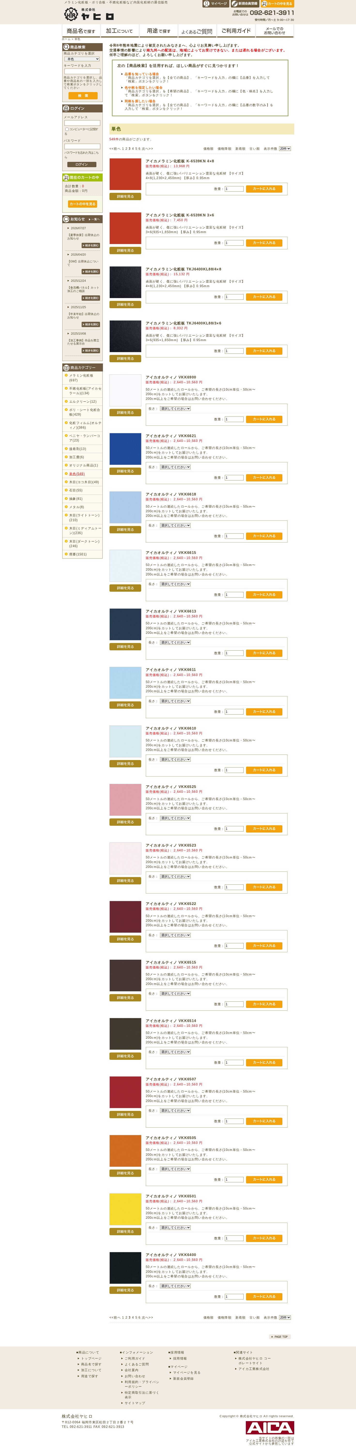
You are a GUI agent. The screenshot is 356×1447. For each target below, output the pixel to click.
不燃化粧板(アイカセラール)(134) (85, 391)
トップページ (91, 1358)
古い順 (254, 148)
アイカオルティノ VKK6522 (171, 904)
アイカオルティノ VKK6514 (171, 1021)
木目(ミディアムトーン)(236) (85, 531)
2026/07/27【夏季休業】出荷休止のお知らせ (83, 233)
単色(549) (77, 474)
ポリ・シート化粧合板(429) (85, 412)
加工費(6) (76, 457)
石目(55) (76, 490)
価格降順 (225, 148)
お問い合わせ (135, 1376)
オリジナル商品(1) (83, 465)
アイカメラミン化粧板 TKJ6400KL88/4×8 (184, 269)
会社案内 (132, 1370)
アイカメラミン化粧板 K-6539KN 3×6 (180, 215)
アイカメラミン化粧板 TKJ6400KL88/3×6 (184, 323)
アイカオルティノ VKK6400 (171, 1255)
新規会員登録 (183, 1378)
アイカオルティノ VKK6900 (171, 377)
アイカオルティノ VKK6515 (171, 962)
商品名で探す (91, 1364)
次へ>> (147, 148)
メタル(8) (76, 507)
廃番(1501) (78, 554)
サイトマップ (135, 1403)
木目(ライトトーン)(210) (84, 517)
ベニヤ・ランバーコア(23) (85, 438)
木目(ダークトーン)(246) (84, 544)
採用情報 (180, 1358)
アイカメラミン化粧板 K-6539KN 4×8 (180, 161)
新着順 (240, 148)
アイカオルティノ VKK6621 (171, 436)
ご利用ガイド (135, 1358)
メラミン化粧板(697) (81, 378)
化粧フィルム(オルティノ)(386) (85, 425)
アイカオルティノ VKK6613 (171, 611)
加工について (91, 1370)
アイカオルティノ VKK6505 (171, 1138)
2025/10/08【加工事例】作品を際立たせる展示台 (83, 338)
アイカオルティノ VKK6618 (171, 494)
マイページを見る (187, 1372)
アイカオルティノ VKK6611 (171, 670)
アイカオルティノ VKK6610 (171, 728)
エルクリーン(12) (83, 401)
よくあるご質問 (137, 1364)
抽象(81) (76, 499)
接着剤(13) (77, 449)
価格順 (208, 148)
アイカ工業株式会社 (254, 1369)
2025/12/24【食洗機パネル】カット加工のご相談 (83, 285)
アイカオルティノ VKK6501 (171, 1196)
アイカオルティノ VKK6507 (171, 1079)
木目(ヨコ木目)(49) (84, 482)
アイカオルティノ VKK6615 (171, 552)
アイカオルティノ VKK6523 (171, 845)
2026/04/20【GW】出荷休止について (82, 259)
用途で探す (89, 1376)
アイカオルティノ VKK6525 (171, 787)
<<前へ (115, 148)
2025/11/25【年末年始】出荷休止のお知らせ (83, 312)
